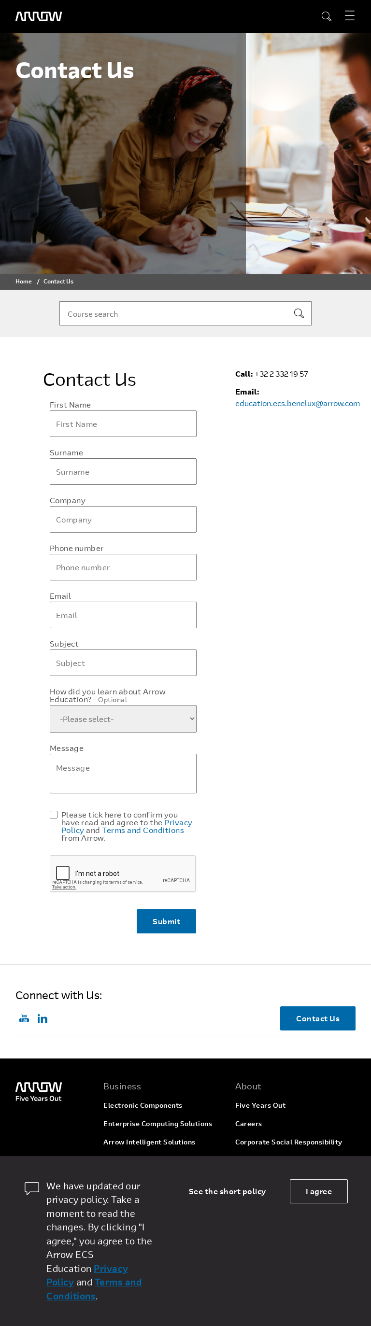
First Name (70, 405)
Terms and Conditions (143, 830)
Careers (248, 1123)
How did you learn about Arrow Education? (108, 695)
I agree (319, 1191)
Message (67, 748)
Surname (67, 452)
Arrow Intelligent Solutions (149, 1141)
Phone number (77, 548)
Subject (64, 644)
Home (23, 281)
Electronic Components (143, 1105)
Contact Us (318, 1018)
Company (68, 500)
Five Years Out (260, 1105)
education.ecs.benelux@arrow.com (297, 403)
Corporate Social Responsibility (288, 1141)
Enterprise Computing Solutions (157, 1123)
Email (60, 596)
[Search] (299, 313)
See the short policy (227, 1191)
